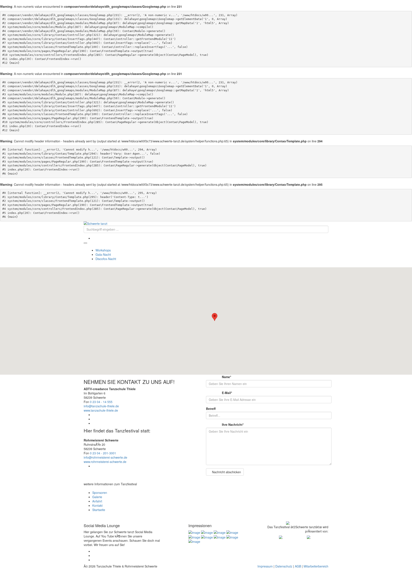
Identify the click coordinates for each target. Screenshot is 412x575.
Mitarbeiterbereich (316, 566)
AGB (298, 566)
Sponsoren (99, 492)
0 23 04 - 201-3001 (103, 453)
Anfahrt (97, 501)
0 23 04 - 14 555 (101, 402)
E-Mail (219, 393)
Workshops (103, 250)
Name (218, 377)
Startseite (98, 510)
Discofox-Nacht (105, 259)
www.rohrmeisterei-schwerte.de (105, 461)
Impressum (265, 566)
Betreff (211, 408)
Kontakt (97, 505)
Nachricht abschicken (226, 472)
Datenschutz (283, 566)
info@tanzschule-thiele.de (101, 406)
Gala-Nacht (103, 254)
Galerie (97, 497)
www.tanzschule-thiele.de (101, 410)
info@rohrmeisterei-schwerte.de (105, 457)
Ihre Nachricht (225, 424)
